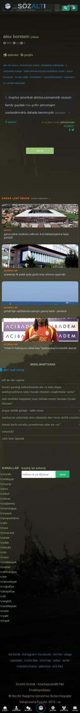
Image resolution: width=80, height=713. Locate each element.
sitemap (45, 660)
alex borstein (17, 36)
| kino (35, 37)
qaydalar (16, 660)
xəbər (57, 660)
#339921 (69, 126)
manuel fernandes (53, 77)
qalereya (44, 666)
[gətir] (66, 8)
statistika (31, 660)
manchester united (29, 65)
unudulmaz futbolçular (52, 65)
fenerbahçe (36, 77)
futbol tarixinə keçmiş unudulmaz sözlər (44, 71)
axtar (63, 474)
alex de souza (10, 65)
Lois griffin (32, 105)
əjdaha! (11, 122)
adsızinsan (67, 122)
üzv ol (39, 150)
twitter (57, 654)
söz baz (57, 666)
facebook (44, 654)
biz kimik (15, 654)
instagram (29, 654)
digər (71, 5)
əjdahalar (13, 54)
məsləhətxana (42, 364)
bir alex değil (21, 77)
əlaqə (68, 654)
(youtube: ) (62, 112)
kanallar (10, 468)
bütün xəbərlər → (41, 198)
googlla (28, 54)
